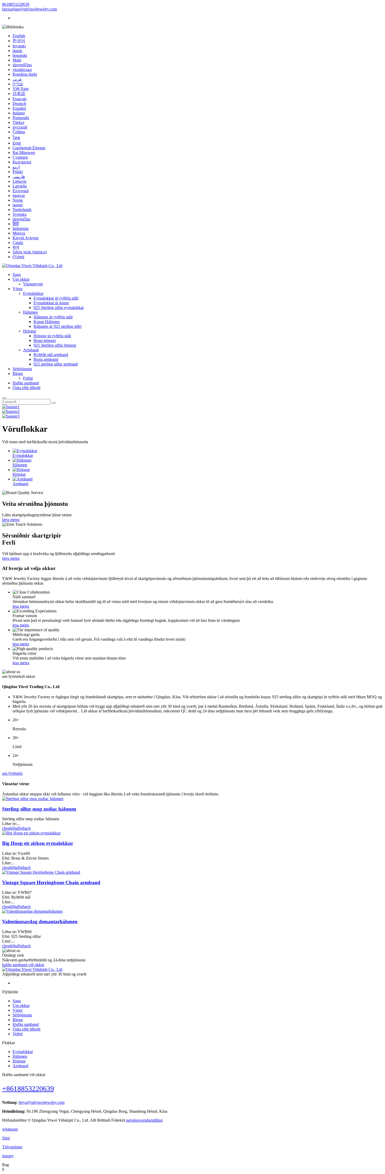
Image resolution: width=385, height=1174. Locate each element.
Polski (18, 171)
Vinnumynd (33, 284)
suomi (18, 205)
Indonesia (21, 228)
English (19, 36)
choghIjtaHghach (16, 828)
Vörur (18, 288)
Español (19, 108)
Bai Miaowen (24, 152)
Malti (17, 60)
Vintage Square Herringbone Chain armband (51, 882)
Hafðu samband (26, 383)
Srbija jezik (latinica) (30, 252)
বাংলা (16, 247)
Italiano (19, 113)
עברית (18, 84)
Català (18, 242)
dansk (17, 50)
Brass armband (46, 359)
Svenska (19, 214)
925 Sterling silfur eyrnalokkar (59, 307)
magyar (19, 195)
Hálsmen (30, 312)
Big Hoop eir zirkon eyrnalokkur (37, 843)
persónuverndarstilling (144, 1120)
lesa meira (21, 606)
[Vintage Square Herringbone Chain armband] (41, 872)
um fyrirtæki (12, 773)
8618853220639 (15, 4)
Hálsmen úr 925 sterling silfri (57, 326)
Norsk (18, 200)
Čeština (19, 132)
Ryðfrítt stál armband (51, 354)
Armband (31, 350)
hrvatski (19, 46)
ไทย (16, 137)
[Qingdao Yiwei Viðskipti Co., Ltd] (32, 265)
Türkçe (18, 122)
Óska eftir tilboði (26, 387)
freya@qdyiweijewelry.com (41, 1102)
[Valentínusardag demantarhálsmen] (32, 911)
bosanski (20, 55)
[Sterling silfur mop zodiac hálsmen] (32, 798)
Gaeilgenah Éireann (29, 148)
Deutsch (19, 103)
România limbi (25, 74)
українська (22, 69)
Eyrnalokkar (33, 293)
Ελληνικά (21, 191)
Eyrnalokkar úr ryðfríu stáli (56, 298)
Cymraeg (20, 157)
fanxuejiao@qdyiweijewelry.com (29, 9)
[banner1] (11, 407)
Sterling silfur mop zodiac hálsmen (39, 809)
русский (20, 127)
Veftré (18, 1034)
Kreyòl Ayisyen (25, 238)
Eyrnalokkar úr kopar (51, 303)
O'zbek (18, 256)
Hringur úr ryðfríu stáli (52, 336)
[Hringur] (21, 469)
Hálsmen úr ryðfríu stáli (53, 317)
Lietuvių (19, 181)
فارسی (19, 176)
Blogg (18, 373)
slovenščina (22, 65)
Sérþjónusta (22, 369)
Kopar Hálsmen (47, 321)
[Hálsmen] (22, 460)
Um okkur (21, 279)
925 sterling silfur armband (56, 364)
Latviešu (20, 186)
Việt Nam (21, 88)
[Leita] (4, 398)
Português (21, 117)
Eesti (17, 143)
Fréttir (28, 378)
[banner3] (11, 416)
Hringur (29, 331)
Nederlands (22, 209)
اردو (16, 167)
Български (22, 162)
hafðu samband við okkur (23, 964)
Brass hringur (45, 340)
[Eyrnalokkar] (25, 450)
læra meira (10, 519)
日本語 (19, 93)
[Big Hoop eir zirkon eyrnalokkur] (31, 833)
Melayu (19, 233)
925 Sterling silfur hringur (55, 345)
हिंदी (16, 223)
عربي (17, 79)
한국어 (19, 40)
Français (19, 99)
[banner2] (11, 411)
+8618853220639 (28, 1088)
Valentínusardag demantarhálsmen (40, 921)
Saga (17, 274)
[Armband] (22, 479)
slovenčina (21, 219)
